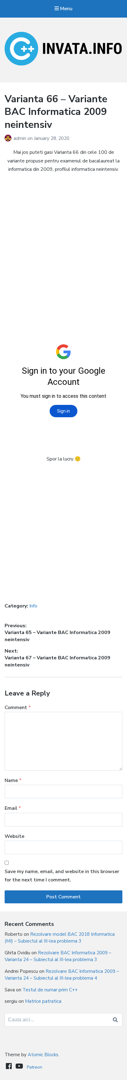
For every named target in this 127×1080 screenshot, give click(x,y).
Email (13, 808)
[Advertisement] (63, 243)
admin (20, 138)
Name (13, 780)
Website (14, 836)
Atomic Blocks (43, 1055)
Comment (18, 707)
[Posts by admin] (9, 138)
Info (33, 606)
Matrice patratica (43, 1001)
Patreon (34, 1067)
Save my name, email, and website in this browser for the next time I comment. (62, 875)
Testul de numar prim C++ (50, 990)
